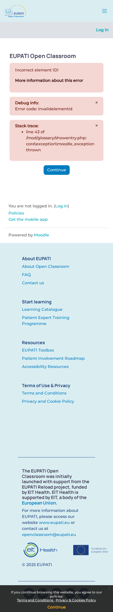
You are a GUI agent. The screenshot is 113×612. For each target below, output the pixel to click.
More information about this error (49, 80)
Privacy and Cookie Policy (48, 401)
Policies (16, 213)
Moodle (41, 235)
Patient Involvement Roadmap (53, 358)
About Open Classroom (45, 266)
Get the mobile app (28, 219)
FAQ (26, 274)
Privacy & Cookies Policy (76, 600)
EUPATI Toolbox (38, 350)
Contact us (33, 282)
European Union (39, 503)
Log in (102, 29)
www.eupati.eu (54, 522)
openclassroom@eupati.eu (49, 534)
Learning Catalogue (42, 309)
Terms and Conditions (35, 600)
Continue (56, 607)
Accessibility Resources (45, 366)
